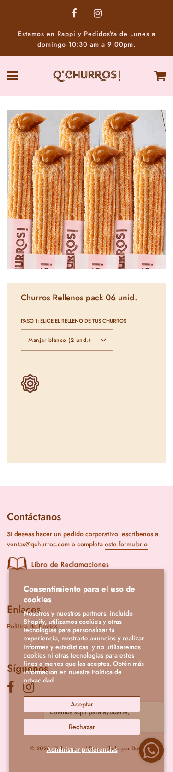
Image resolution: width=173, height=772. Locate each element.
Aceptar (82, 704)
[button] (67, 340)
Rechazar (82, 726)
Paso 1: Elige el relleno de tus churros (73, 320)
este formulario (126, 544)
